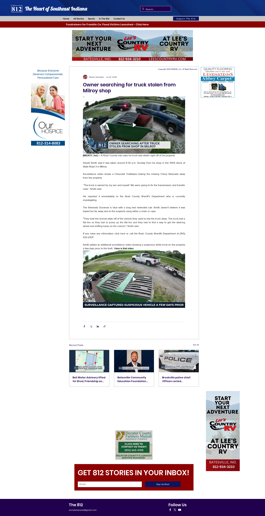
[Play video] (134, 125)
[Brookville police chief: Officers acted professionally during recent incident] (179, 361)
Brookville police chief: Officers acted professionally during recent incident (176, 379)
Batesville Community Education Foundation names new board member (131, 379)
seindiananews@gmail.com (83, 510)
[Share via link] (104, 326)
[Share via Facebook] (84, 326)
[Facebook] (170, 510)
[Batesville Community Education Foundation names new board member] (134, 361)
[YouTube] (179, 510)
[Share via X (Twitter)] (91, 326)
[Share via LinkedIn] (97, 326)
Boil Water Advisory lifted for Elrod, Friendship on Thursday (89, 379)
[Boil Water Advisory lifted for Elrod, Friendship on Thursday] (89, 361)
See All (196, 345)
